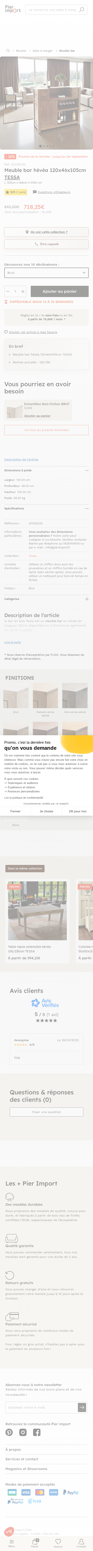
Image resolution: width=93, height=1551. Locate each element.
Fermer (15, 811)
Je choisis (46, 811)
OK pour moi (77, 811)
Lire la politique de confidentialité (23, 797)
